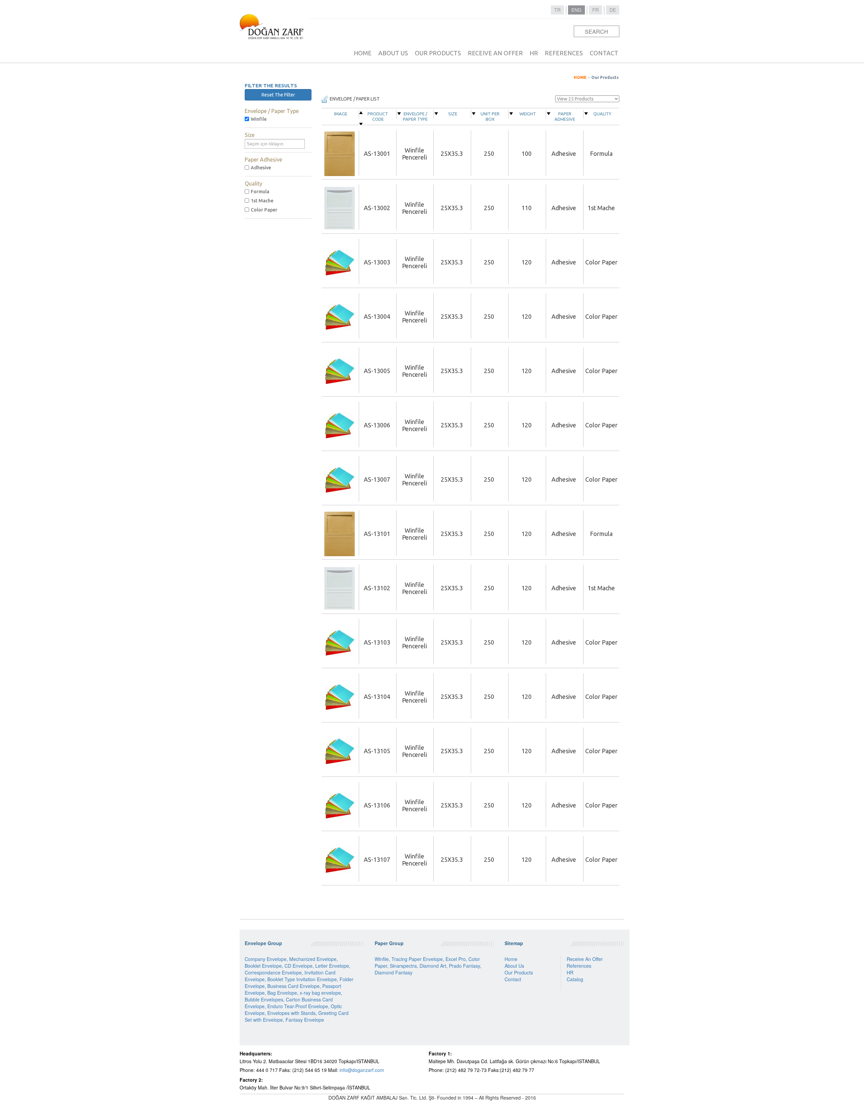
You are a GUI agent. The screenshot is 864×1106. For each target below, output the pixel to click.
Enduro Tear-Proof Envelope (297, 1006)
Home (511, 959)
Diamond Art (433, 965)
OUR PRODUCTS (438, 53)
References (579, 965)
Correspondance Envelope (273, 972)
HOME (363, 53)
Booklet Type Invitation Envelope (302, 979)
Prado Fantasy (464, 965)
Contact (513, 979)
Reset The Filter (278, 94)
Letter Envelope (332, 965)
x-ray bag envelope (320, 992)
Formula (260, 191)
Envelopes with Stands (291, 1013)
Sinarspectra (403, 965)
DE (613, 9)
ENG (576, 9)
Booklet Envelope (263, 965)
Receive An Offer (585, 959)
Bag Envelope (282, 992)
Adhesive (261, 167)
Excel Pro (456, 959)
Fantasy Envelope (305, 1019)
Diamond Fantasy (393, 972)
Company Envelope (266, 959)
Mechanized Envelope (312, 959)
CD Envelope (299, 965)
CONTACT (604, 53)
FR (595, 9)
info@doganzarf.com (362, 1070)
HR (534, 53)
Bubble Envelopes (264, 999)
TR (557, 9)
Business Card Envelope (293, 986)
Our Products (605, 77)
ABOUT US (393, 53)
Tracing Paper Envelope (417, 959)
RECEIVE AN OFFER (495, 53)
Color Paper (264, 209)
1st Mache (262, 200)
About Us (514, 965)
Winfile (259, 119)
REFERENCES (564, 53)
